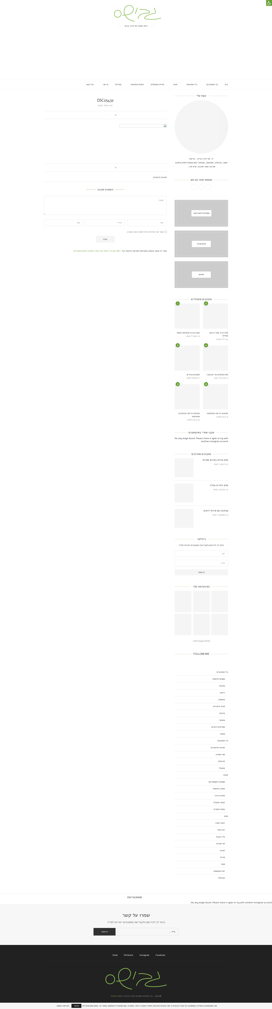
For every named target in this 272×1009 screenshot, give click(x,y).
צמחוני (222, 720)
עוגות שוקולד (219, 802)
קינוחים (221, 761)
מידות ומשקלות (157, 84)
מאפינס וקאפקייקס (217, 781)
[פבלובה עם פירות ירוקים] (184, 518)
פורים (222, 857)
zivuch (114, 996)
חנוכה (222, 850)
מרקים (222, 713)
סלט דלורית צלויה (219, 485)
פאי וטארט (220, 754)
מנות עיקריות (219, 706)
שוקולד (222, 768)
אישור (76, 1005)
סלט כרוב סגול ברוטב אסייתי (218, 334)
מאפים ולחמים (219, 678)
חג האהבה (220, 843)
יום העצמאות (219, 871)
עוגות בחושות (219, 788)
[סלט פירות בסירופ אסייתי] (184, 467)
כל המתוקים (192, 84)
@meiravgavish (201, 641)
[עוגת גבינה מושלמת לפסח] (187, 316)
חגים (175, 84)
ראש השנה (220, 822)
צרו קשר (90, 84)
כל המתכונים (212, 84)
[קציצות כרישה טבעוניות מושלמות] (187, 396)
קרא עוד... (192, 166)
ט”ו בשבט (220, 836)
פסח (223, 864)
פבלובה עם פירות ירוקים (216, 510)
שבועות (221, 877)
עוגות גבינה (220, 795)
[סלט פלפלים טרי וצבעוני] (215, 358)
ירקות (222, 692)
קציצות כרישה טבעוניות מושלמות (189, 415)
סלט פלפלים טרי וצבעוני (217, 374)
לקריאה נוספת (63, 1006)
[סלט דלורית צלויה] (184, 493)
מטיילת (118, 84)
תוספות (221, 699)
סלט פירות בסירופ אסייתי (215, 460)
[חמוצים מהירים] (187, 358)
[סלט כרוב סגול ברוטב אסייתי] (215, 316)
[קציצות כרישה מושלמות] (215, 396)
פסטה (222, 733)
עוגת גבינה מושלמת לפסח (188, 332)
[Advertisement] (136, 56)
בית (226, 84)
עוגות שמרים (219, 809)
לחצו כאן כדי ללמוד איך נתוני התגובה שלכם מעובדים (97, 250)
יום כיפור (221, 829)
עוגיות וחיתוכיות (218, 747)
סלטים (222, 685)
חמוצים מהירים (193, 374)
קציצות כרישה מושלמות (217, 413)
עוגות (225, 774)
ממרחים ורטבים (218, 726)
